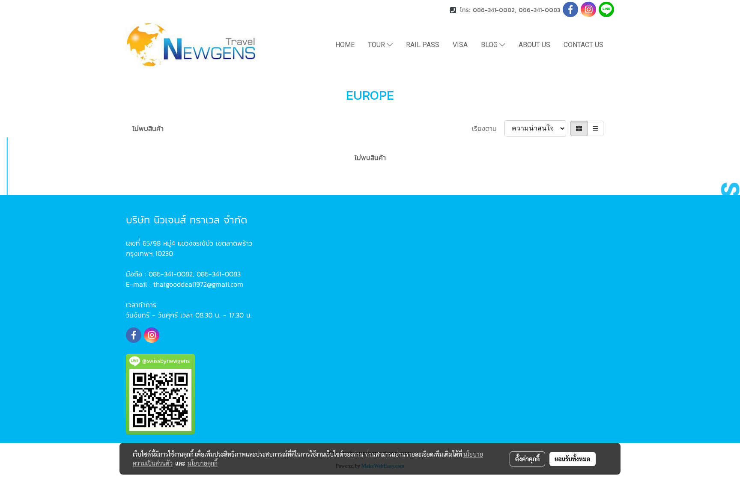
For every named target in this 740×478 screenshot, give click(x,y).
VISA (460, 45)
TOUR (377, 45)
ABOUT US (534, 45)
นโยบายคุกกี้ (203, 463)
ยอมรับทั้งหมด (573, 459)
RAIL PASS (422, 45)
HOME (345, 45)
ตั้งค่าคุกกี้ (527, 459)
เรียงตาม (488, 128)
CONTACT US (583, 45)
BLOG (490, 45)
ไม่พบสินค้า (148, 128)
